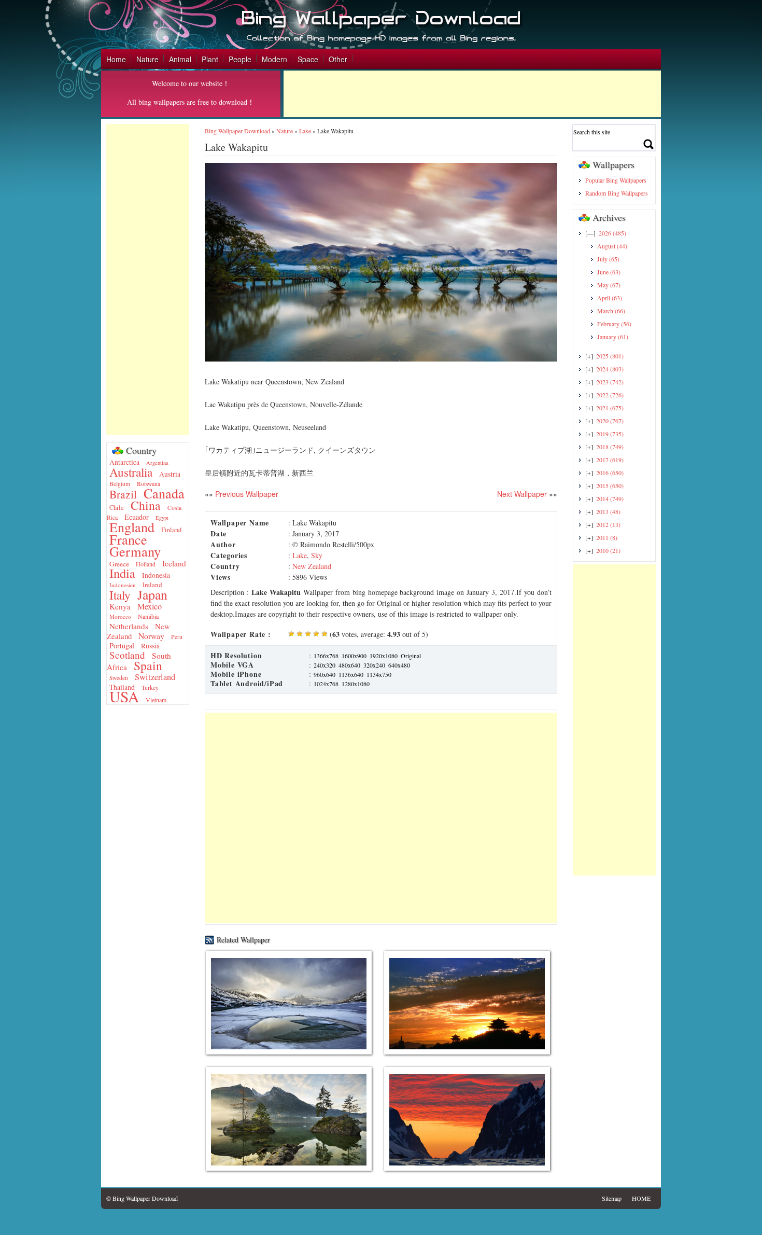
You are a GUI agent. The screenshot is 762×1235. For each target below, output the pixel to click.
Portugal (121, 645)
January (612, 336)
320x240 (374, 665)
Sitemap (612, 1198)
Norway (151, 635)
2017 (610, 459)
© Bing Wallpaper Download (142, 1198)
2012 (608, 524)
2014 (610, 498)
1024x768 (326, 683)
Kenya (120, 606)
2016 (610, 472)
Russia (150, 645)
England (131, 527)
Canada (164, 493)
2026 (612, 233)
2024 (610, 369)
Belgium (119, 484)
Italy (120, 595)
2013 (608, 511)
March (611, 311)
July (608, 259)
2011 (606, 537)
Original (411, 655)
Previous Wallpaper (245, 494)
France (128, 539)
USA (124, 696)
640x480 (399, 665)
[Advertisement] (472, 94)
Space (308, 59)
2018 (610, 446)
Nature (147, 59)
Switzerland (155, 677)
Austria (169, 474)
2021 (610, 408)
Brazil (123, 494)
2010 (608, 550)
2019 (610, 433)
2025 (610, 356)
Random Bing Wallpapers (616, 193)
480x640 (349, 665)
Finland (171, 529)
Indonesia (156, 575)
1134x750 (378, 674)
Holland (146, 564)
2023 (610, 382)
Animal (180, 59)
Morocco (120, 616)
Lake (305, 131)
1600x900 (354, 655)
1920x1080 (384, 655)
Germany (135, 551)
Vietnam (156, 700)
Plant (210, 59)
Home (116, 59)
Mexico (149, 606)
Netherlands (128, 626)
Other (338, 59)
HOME (641, 1198)
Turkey (150, 687)
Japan (152, 594)
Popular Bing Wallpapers (615, 180)
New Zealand (311, 566)
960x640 (324, 674)
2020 (610, 421)
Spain (148, 665)
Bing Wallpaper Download (237, 131)
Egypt (162, 517)
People (240, 59)
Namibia (148, 616)
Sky (316, 555)
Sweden (118, 678)
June (608, 272)
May (608, 285)
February (614, 324)
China (146, 505)
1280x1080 (356, 683)
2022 (610, 395)
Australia (130, 472)
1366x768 (326, 655)
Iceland (174, 563)
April (609, 298)
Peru (176, 636)
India (122, 572)
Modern (274, 59)
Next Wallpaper (522, 494)
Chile (116, 507)
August (612, 246)
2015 (610, 485)
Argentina (157, 462)
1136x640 (350, 674)
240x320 (324, 665)
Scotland (127, 654)
